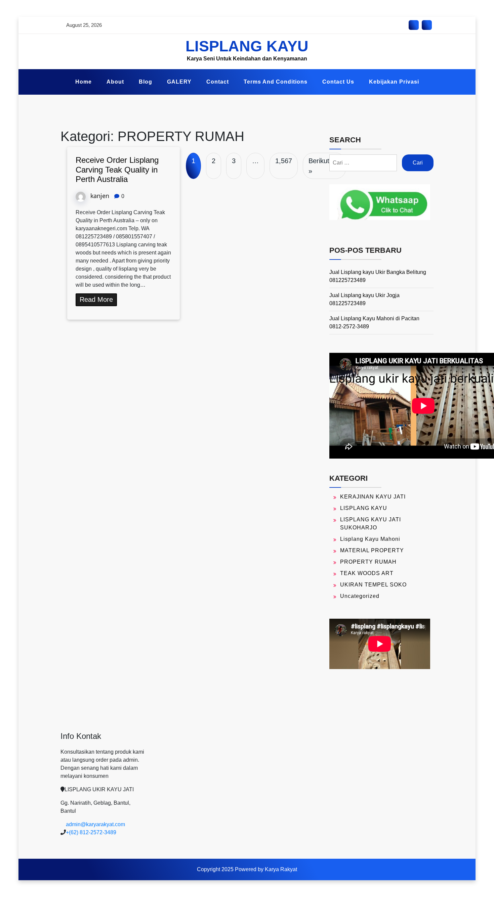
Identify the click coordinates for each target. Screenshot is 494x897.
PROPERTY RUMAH (368, 562)
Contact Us (338, 82)
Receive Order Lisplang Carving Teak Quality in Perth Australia (117, 169)
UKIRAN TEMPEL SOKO (373, 584)
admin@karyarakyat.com (95, 824)
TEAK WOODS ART (367, 573)
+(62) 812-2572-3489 (91, 832)
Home (83, 82)
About (115, 82)
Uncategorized (359, 596)
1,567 (283, 160)
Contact (217, 82)
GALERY (179, 82)
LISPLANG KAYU (247, 46)
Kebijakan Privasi (394, 82)
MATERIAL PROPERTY (372, 550)
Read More (96, 299)
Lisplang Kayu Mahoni (370, 539)
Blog (145, 82)
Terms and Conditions (275, 82)
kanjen (99, 195)
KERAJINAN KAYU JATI (373, 497)
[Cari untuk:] (363, 162)
